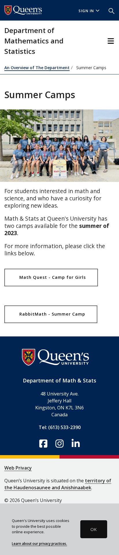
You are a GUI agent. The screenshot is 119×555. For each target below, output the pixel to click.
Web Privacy (18, 468)
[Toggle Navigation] (111, 41)
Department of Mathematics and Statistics (34, 40)
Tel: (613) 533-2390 (60, 427)
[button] (111, 10)
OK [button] (93, 529)
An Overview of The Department (37, 67)
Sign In (86, 10)
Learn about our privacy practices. (39, 543)
